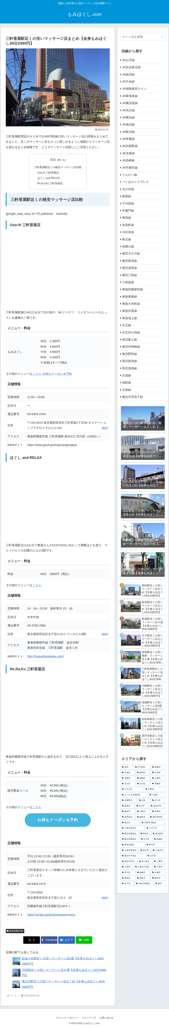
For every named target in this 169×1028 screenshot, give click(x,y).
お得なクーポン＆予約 (57, 373)
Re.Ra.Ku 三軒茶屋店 (50, 183)
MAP (105, 428)
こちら (37, 373)
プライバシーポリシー (67, 1017)
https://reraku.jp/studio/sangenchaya (51, 914)
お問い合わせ (106, 1017)
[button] (162, 37)
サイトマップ (89, 1017)
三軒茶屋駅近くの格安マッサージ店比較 (58, 167)
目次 (53, 159)
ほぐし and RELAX (48, 177)
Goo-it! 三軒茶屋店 (48, 172)
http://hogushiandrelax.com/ (45, 656)
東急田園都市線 (16, 931)
